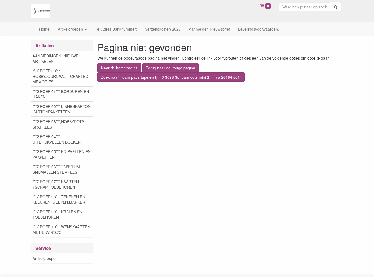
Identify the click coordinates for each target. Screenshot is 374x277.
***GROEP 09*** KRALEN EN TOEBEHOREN (57, 214)
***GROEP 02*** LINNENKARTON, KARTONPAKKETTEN (62, 109)
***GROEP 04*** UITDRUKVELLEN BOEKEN (57, 139)
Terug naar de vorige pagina (170, 68)
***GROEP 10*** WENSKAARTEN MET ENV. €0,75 (61, 229)
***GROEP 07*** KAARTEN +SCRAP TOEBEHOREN (56, 184)
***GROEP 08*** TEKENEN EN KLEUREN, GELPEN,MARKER (59, 199)
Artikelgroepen (45, 258)
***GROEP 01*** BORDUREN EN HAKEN (61, 94)
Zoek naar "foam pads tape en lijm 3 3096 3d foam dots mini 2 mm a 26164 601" (171, 77)
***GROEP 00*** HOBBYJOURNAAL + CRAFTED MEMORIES (60, 76)
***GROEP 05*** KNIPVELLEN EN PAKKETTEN (62, 154)
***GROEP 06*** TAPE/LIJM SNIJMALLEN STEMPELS (56, 169)
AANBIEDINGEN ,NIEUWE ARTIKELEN (55, 58)
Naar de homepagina (119, 68)
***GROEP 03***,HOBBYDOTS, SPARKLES (59, 124)
